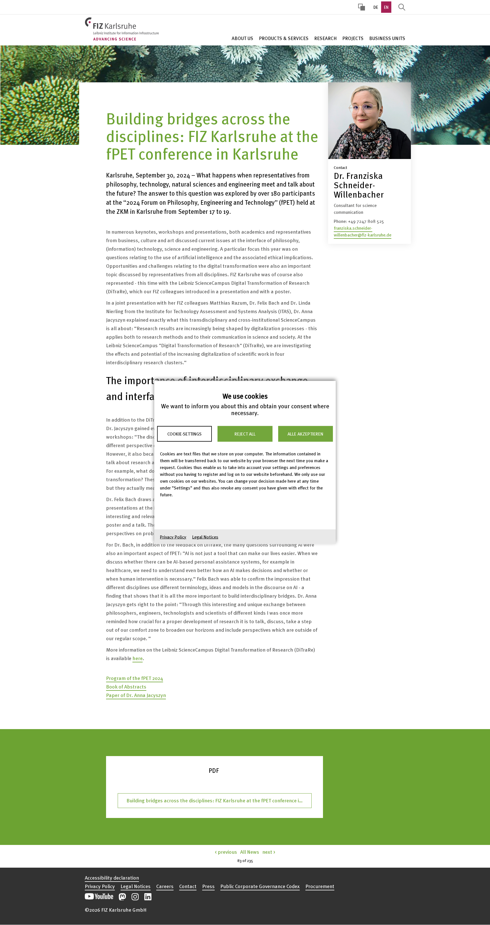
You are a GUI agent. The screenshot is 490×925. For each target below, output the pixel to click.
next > (268, 851)
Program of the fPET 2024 (134, 678)
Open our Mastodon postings (122, 896)
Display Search (402, 7)
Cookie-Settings (184, 433)
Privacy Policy (173, 536)
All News (249, 851)
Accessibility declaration (112, 877)
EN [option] (386, 7)
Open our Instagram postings (135, 896)
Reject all (245, 433)
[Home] (122, 29)
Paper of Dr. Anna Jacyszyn (136, 695)
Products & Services (284, 38)
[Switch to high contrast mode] (361, 7)
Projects (353, 38)
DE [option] (375, 7)
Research (325, 38)
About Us (242, 38)
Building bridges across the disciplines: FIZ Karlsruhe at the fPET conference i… (214, 800)
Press (208, 886)
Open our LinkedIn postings (147, 896)
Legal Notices (205, 536)
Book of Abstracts (126, 686)
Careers (165, 886)
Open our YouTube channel (99, 896)
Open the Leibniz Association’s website (385, 893)
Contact (188, 886)
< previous (226, 851)
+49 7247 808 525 (366, 221)
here (137, 658)
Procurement (319, 886)
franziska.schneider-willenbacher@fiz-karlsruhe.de (362, 231)
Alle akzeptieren (305, 433)
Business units (387, 38)
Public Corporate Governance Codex (260, 886)
